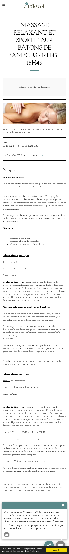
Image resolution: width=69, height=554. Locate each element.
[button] (4, 5)
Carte (42, 155)
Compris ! (57, 550)
